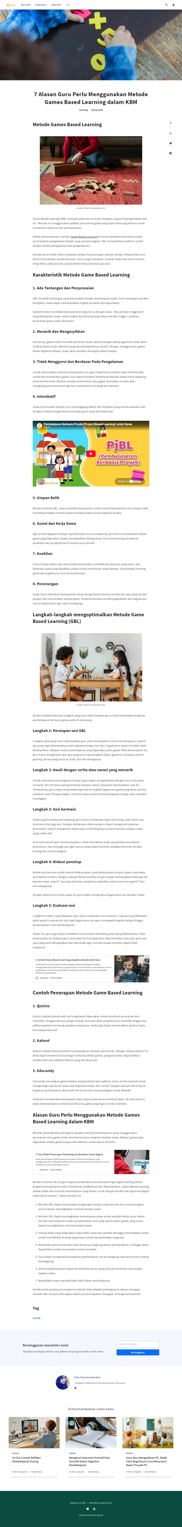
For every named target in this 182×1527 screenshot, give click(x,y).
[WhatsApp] (170, 133)
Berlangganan (138, 1352)
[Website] (75, 1388)
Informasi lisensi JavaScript (91, 1515)
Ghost (109, 1503)
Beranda (25, 4)
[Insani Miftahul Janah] (128, 1423)
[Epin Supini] (14, 1423)
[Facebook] (170, 153)
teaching (83, 110)
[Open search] (166, 5)
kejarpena (40, 4)
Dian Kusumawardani (87, 1377)
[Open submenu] (68, 5)
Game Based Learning (84, 236)
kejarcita (56, 4)
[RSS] (94, 1509)
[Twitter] (170, 143)
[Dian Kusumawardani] (63, 1382)
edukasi (15, 1453)
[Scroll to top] (170, 123)
